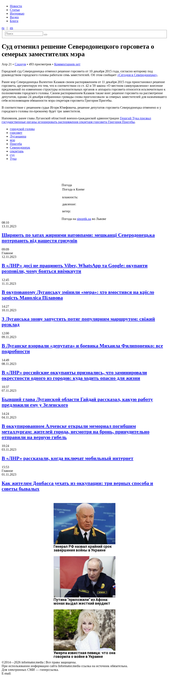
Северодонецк (20, 147)
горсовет (16, 132)
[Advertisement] (66, 173)
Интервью (17, 13)
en (11, 28)
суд (12, 155)
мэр (12, 140)
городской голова (22, 129)
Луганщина (18, 136)
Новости (16, 6)
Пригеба (16, 144)
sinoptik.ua (84, 219)
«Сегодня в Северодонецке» (137, 75)
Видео (14, 17)
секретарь (16, 151)
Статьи (15, 10)
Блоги (14, 21)
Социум (20, 64)
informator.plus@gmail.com (30, 673)
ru (3, 28)
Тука (13, 158)
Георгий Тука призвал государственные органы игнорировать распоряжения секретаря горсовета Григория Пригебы (76, 120)
